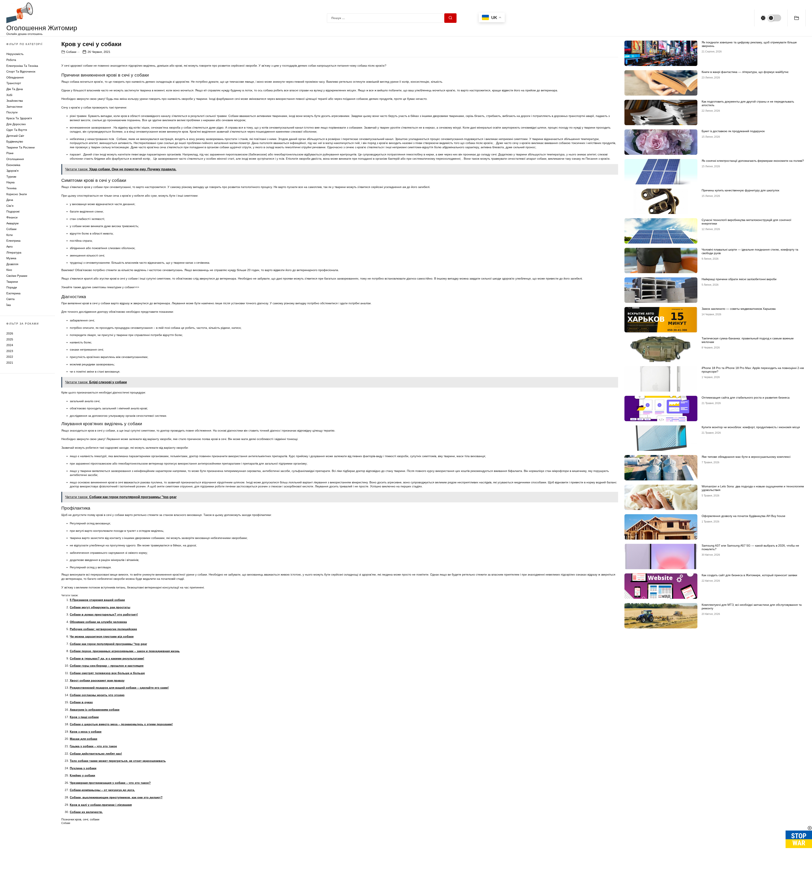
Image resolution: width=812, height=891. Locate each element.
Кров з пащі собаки (84, 717)
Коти (9, 235)
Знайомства (14, 100)
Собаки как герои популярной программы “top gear (108, 644)
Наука (10, 182)
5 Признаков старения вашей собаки (97, 600)
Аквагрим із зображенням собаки (94, 709)
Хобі (9, 95)
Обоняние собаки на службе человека (98, 622)
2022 (9, 356)
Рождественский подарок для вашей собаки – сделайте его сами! (119, 687)
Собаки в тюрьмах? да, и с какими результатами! (107, 658)
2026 (9, 333)
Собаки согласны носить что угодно (97, 695)
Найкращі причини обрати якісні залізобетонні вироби (739, 279)
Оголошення (15, 159)
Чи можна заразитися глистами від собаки (102, 636)
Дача (9, 200)
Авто (9, 246)
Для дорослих (16, 124)
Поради (11, 287)
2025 (9, 339)
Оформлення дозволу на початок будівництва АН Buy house (743, 516)
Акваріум (12, 223)
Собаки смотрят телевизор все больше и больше (107, 673)
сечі (85, 819)
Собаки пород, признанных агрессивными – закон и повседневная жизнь (125, 651)
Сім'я (10, 205)
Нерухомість (14, 54)
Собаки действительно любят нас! (96, 753)
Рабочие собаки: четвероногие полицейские (103, 629)
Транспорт (13, 83)
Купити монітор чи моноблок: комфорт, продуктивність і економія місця (751, 427)
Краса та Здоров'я (19, 118)
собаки (94, 819)
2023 (9, 351)
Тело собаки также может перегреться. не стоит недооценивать (118, 760)
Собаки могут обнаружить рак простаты (100, 607)
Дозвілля (12, 264)
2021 (9, 362)
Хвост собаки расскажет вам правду (97, 680)
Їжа (8, 305)
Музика (11, 258)
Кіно (9, 269)
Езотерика (13, 293)
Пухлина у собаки (83, 768)
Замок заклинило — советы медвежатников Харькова (739, 308)
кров (78, 819)
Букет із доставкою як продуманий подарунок (733, 131)
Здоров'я (12, 170)
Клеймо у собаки (82, 775)
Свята (10, 299)
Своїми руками (16, 275)
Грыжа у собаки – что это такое (93, 746)
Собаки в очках (81, 702)
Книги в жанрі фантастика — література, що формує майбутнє (745, 72)
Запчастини (14, 106)
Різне (10, 153)
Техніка (11, 188)
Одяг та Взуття (16, 130)
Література (13, 252)
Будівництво (14, 141)
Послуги (12, 112)
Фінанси (12, 217)
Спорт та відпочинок (20, 71)
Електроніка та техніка (22, 65)
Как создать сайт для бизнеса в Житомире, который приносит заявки (749, 575)
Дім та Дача (14, 89)
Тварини (12, 281)
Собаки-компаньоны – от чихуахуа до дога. (102, 790)
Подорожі (12, 211)
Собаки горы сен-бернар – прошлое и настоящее (107, 665)
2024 (9, 345)
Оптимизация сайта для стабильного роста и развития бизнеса (746, 397)
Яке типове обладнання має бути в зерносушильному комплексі (746, 456)
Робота (11, 60)
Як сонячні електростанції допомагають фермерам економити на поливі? (753, 160)
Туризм (11, 176)
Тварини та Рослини (20, 147)
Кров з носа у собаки (86, 731)
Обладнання (15, 77)
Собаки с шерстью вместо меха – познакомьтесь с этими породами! (121, 724)
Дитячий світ (15, 135)
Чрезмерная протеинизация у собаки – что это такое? (110, 782)
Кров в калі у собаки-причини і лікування (101, 804)
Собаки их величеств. (86, 812)
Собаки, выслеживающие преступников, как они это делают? (116, 797)
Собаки (11, 229)
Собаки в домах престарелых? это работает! (104, 614)
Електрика (13, 240)
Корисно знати (16, 194)
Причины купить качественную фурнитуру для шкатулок (740, 190)
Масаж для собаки (83, 738)
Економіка (13, 165)
